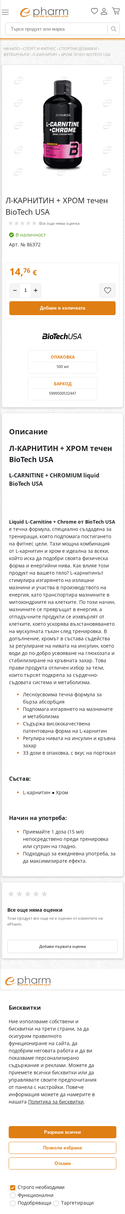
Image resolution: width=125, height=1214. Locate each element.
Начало (11, 48)
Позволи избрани (62, 1147)
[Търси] (113, 29)
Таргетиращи (77, 1202)
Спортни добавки (78, 48)
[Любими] (94, 12)
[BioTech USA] (62, 336)
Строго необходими (40, 1187)
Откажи (63, 1163)
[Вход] (104, 13)
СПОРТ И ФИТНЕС (39, 48)
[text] (62, 479)
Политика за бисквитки (56, 1101)
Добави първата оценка (62, 946)
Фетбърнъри (16, 54)
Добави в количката (62, 308)
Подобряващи (33, 1202)
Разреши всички (62, 1132)
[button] (8, 12)
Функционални (34, 1195)
